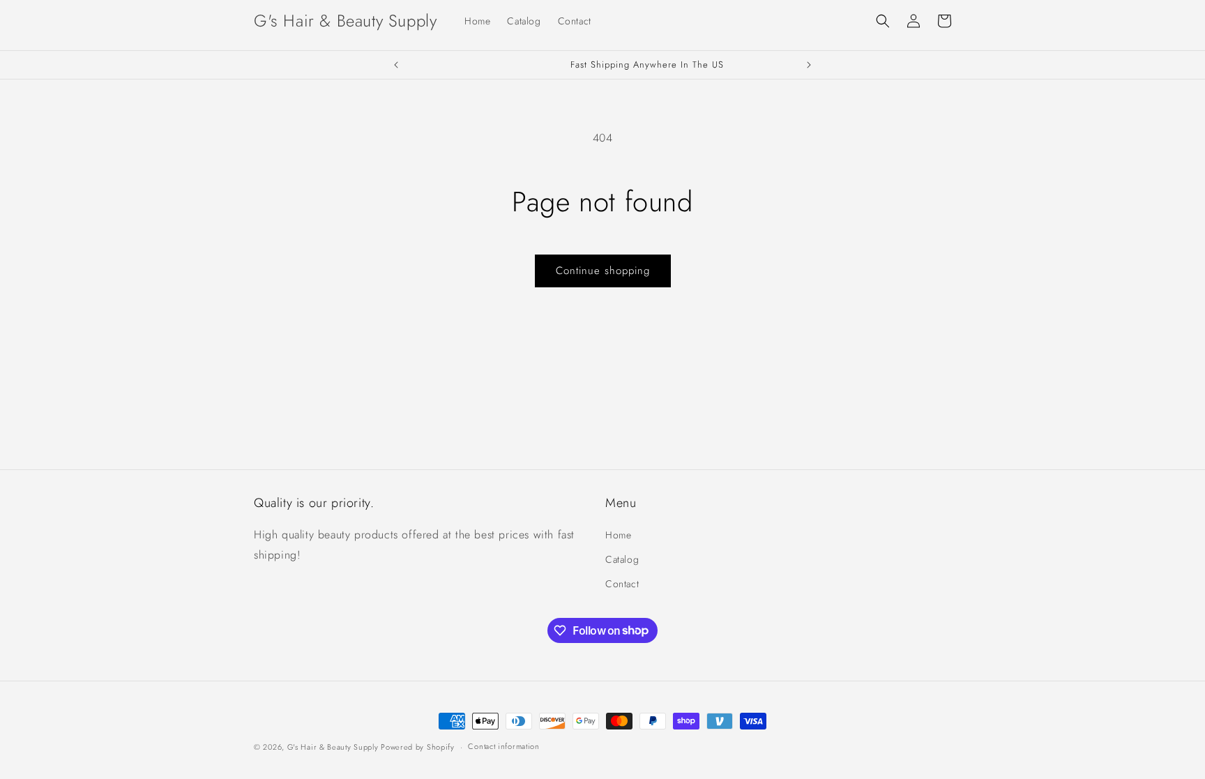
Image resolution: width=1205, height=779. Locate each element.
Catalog (622, 559)
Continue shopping (603, 270)
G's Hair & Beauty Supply (334, 746)
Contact (622, 584)
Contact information (503, 746)
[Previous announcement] (396, 65)
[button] (882, 21)
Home (618, 535)
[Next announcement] (809, 65)
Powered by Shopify (418, 746)
